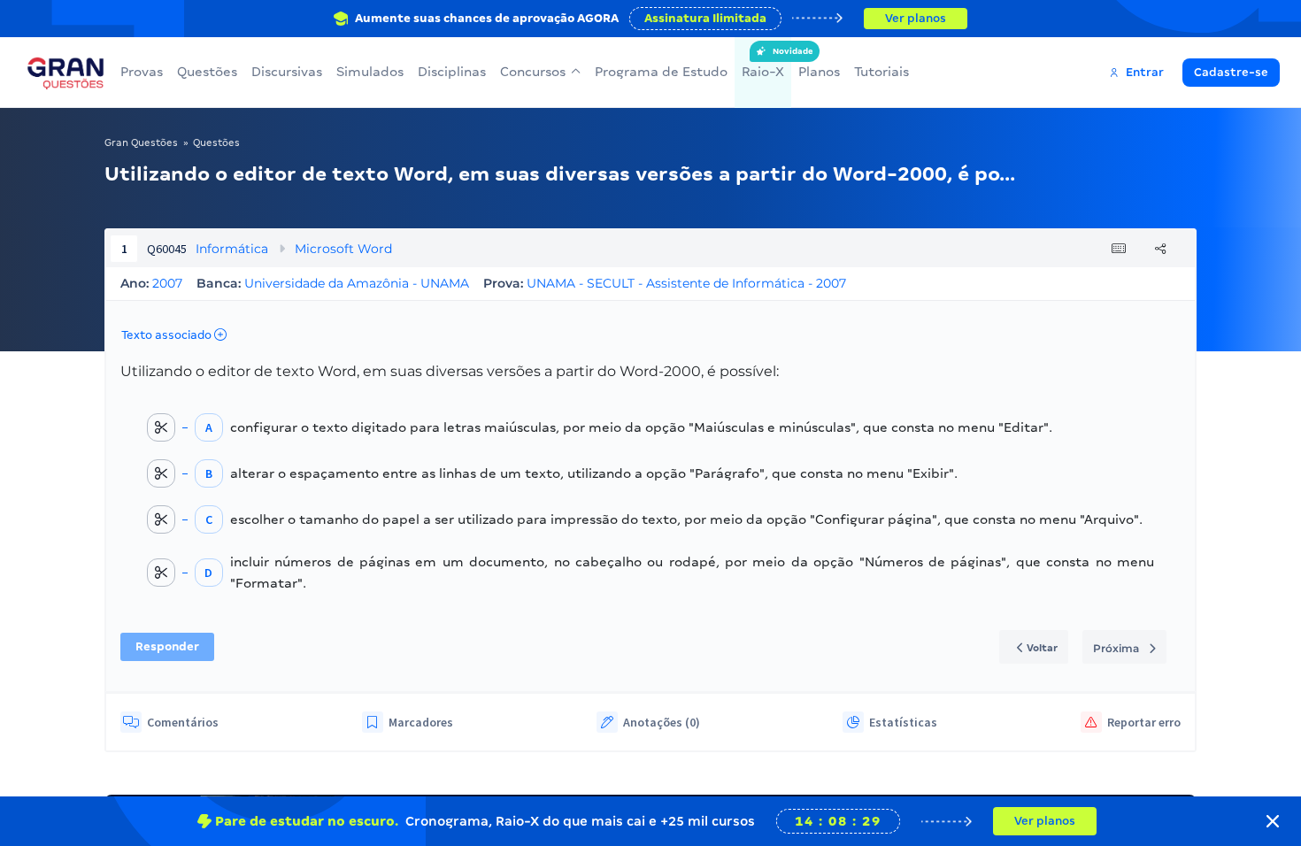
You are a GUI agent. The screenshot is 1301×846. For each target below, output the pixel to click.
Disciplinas (452, 72)
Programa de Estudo (661, 72)
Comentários (183, 722)
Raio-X (763, 63)
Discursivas (286, 72)
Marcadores (421, 722)
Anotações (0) (661, 722)
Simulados (370, 72)
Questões (207, 72)
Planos (819, 72)
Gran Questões (141, 142)
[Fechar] (1273, 821)
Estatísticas (903, 722)
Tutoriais (881, 72)
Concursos (533, 72)
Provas (141, 72)
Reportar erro (1144, 722)
